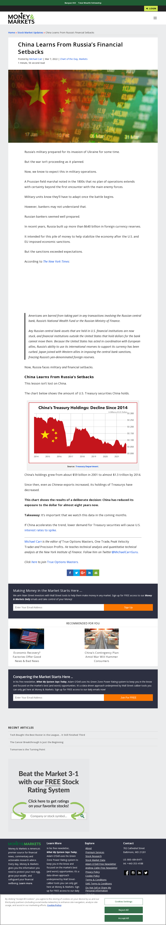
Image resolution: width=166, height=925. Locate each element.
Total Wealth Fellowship (89, 3)
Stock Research (93, 856)
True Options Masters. (63, 562)
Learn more (25, 883)
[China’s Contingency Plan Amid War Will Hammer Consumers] (102, 639)
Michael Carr (35, 58)
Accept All (123, 918)
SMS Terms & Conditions (98, 883)
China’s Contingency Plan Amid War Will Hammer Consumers (102, 657)
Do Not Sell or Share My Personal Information (98, 889)
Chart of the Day (69, 58)
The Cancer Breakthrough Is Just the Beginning (36, 742)
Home (11, 32)
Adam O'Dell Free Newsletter (100, 863)
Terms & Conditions (96, 879)
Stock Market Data (95, 860)
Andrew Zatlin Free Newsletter (101, 867)
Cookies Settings (123, 901)
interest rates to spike (40, 530)
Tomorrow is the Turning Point (27, 749)
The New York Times (56, 261)
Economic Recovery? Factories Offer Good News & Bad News (27, 657)
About (88, 848)
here (34, 562)
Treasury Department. (87, 466)
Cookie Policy (92, 875)
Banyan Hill (70, 3)
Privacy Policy (92, 871)
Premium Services (94, 852)
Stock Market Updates (30, 32)
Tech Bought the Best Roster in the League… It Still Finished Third (47, 734)
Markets (83, 58)
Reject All (124, 909)
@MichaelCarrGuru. (125, 552)
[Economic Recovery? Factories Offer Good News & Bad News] (27, 639)
